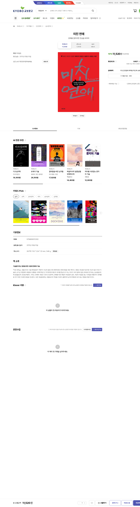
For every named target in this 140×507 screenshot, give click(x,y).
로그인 (116, 2)
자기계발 (29, 26)
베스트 (45, 18)
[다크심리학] (21, 161)
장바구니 (115, 503)
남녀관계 (48, 26)
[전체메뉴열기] (15, 18)
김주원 (56, 197)
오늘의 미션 (121, 18)
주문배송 (130, 2)
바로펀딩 (70, 18)
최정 (14, 53)
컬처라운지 (94, 18)
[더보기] (100, 18)
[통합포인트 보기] (116, 61)
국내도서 (19, 26)
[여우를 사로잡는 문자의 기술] (93, 163)
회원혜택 (122, 2)
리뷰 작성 (98, 285)
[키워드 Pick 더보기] (100, 213)
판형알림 (55, 251)
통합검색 (41, 11)
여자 (39, 197)
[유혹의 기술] (39, 161)
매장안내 (136, 2)
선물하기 (103, 503)
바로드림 (127, 503)
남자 (16, 197)
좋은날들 (15, 56)
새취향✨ (60, 18)
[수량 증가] (84, 503)
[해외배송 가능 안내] (118, 84)
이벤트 (52, 18)
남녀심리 (47, 197)
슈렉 (23, 197)
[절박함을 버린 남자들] (57, 161)
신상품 (78, 18)
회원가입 (110, 2)
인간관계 (38, 26)
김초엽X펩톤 (25, 18)
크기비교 (82, 116)
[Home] (14, 26)
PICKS (85, 18)
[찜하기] (92, 503)
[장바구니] (135, 11)
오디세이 (36, 18)
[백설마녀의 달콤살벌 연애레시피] (75, 163)
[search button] (93, 10)
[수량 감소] (79, 503)
